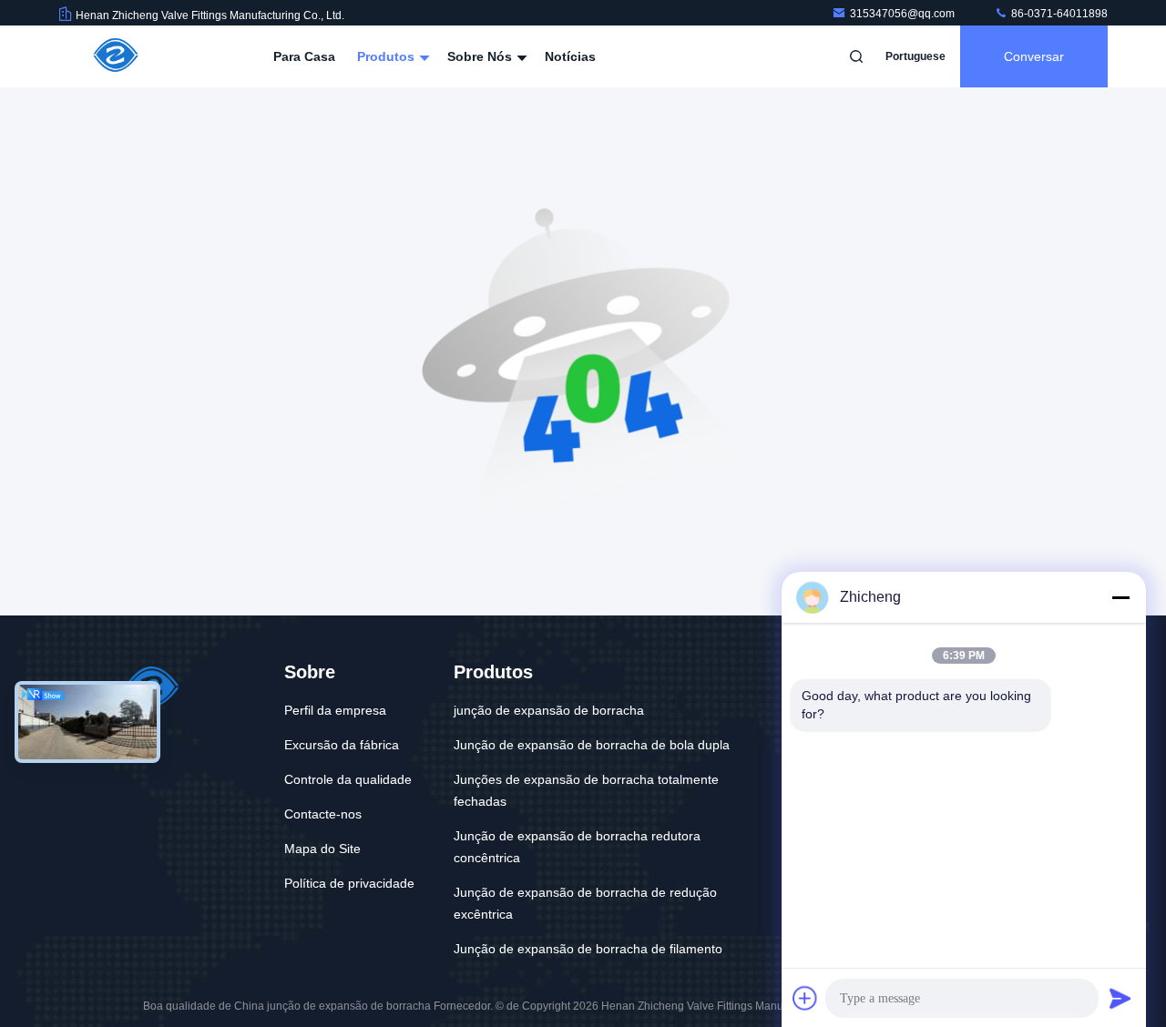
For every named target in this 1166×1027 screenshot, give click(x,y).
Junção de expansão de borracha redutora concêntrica (577, 847)
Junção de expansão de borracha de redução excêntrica (585, 903)
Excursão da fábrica (341, 744)
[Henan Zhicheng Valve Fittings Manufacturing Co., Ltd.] (115, 56)
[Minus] (1120, 597)
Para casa (304, 56)
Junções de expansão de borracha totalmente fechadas (586, 790)
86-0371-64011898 (1058, 13)
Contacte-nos (323, 814)
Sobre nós (481, 56)
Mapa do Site (322, 848)
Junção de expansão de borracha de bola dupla (592, 744)
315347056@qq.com (903, 13)
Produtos (387, 56)
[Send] (1120, 998)
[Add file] (805, 998)
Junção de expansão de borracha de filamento (588, 948)
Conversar (1034, 56)
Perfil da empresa (335, 710)
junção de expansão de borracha (549, 710)
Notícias (570, 56)
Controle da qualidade (348, 779)
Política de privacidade (349, 883)
